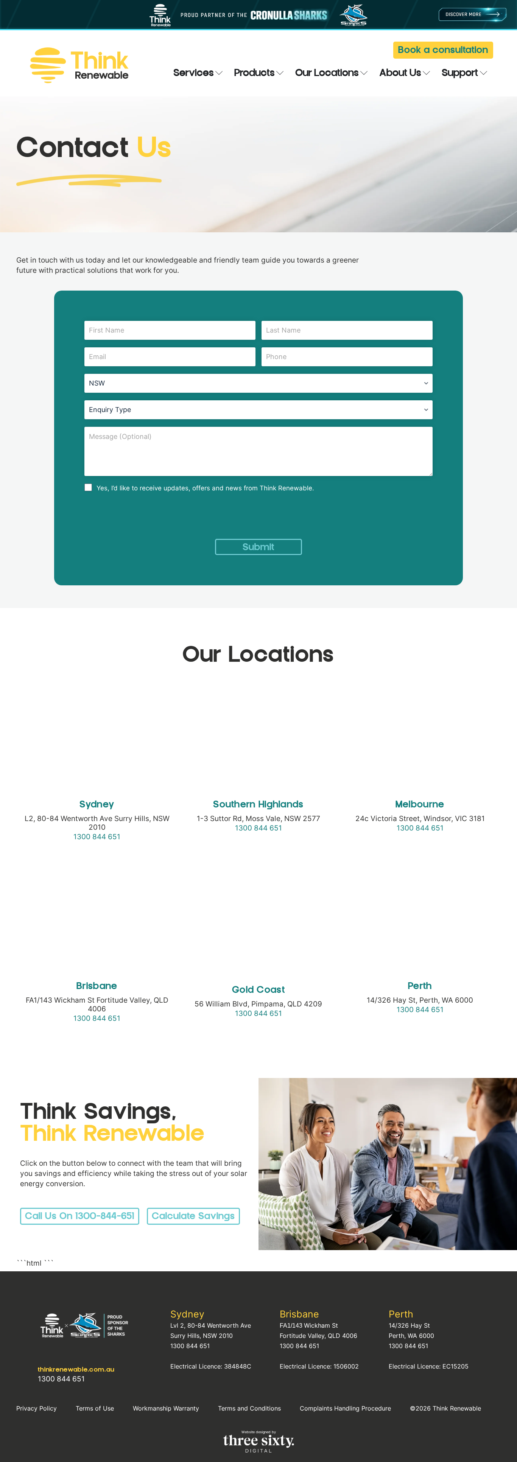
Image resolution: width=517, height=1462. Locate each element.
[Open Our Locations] (364, 73)
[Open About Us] (426, 73)
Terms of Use (95, 1408)
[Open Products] (280, 73)
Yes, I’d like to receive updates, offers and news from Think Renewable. (205, 488)
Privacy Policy (36, 1408)
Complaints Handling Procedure (345, 1408)
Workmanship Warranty (166, 1408)
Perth (401, 1314)
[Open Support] (483, 73)
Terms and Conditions (249, 1408)
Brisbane (299, 1314)
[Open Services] (219, 73)
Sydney (187, 1314)
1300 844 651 (96, 836)
